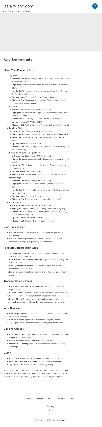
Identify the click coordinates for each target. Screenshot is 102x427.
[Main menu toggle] (95, 6)
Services (39, 399)
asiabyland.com (18, 6)
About (50, 399)
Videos (73, 399)
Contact (62, 399)
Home (28, 399)
